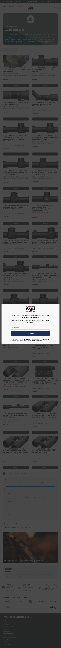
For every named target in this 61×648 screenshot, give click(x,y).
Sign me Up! (30, 333)
